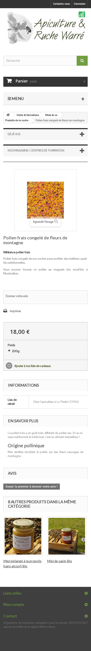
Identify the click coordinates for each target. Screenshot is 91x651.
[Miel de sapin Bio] (66, 536)
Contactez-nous (61, 3)
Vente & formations (28, 115)
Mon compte (13, 604)
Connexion (79, 3)
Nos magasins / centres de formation (36, 150)
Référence (9, 252)
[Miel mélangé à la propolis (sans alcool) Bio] (23, 536)
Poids (12, 345)
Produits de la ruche (16, 120)
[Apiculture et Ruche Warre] (45, 28)
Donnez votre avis (17, 296)
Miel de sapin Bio (59, 561)
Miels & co (51, 115)
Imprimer (15, 311)
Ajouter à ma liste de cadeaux (32, 366)
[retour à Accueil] (8, 115)
